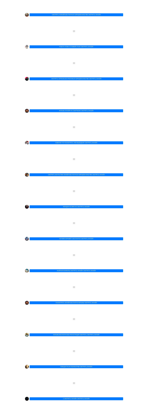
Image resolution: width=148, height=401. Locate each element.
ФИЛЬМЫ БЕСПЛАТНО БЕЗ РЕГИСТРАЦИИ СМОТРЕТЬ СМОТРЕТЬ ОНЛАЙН (76, 334)
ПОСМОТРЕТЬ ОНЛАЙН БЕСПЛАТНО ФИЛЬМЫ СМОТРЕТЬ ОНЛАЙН (76, 302)
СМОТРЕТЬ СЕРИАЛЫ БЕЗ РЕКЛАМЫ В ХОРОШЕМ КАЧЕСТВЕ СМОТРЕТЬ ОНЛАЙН (76, 78)
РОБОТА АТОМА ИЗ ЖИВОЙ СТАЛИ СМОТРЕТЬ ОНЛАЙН (76, 46)
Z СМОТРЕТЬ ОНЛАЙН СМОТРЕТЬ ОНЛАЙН (76, 398)
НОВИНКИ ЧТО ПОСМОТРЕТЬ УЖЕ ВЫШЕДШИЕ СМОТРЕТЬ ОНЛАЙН (76, 142)
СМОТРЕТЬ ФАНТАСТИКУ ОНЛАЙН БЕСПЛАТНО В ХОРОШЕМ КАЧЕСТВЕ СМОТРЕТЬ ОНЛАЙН (76, 174)
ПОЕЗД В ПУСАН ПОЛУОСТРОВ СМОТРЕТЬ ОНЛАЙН (76, 366)
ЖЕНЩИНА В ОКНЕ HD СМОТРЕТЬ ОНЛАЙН (76, 206)
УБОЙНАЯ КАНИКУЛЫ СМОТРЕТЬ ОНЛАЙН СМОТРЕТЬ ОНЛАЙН (76, 270)
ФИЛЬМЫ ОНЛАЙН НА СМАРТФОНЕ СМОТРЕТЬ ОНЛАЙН (76, 110)
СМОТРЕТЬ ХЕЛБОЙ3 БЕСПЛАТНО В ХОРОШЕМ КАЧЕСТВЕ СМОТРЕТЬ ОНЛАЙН (76, 14)
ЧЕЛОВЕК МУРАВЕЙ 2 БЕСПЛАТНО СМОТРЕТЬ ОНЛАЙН (76, 238)
